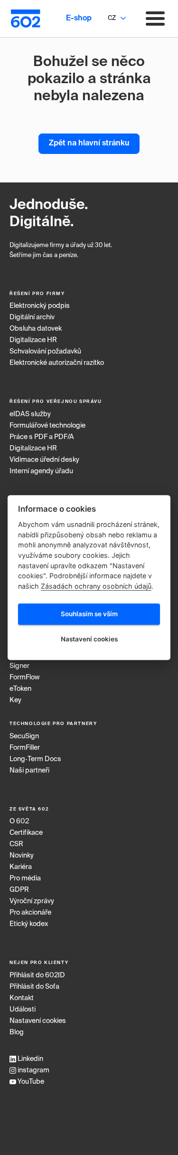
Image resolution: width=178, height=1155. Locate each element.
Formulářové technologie (47, 425)
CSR (16, 844)
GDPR (19, 890)
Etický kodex (28, 924)
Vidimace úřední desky (44, 460)
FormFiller (24, 748)
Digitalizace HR (33, 340)
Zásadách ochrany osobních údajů (96, 586)
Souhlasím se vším (89, 614)
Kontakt (21, 998)
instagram (32, 1070)
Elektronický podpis (39, 306)
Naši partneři (29, 770)
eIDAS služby (30, 414)
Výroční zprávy (31, 901)
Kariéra (20, 867)
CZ (112, 18)
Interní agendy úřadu (41, 471)
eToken (20, 689)
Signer (19, 666)
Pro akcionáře (30, 912)
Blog (16, 1032)
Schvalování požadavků (45, 351)
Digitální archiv (32, 317)
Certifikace (26, 833)
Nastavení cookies (37, 1021)
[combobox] (111, 19)
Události (22, 1009)
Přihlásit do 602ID (37, 975)
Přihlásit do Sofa (34, 986)
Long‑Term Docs (35, 759)
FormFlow (24, 677)
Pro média (25, 878)
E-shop (79, 18)
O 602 (19, 821)
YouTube (30, 1082)
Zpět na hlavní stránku (89, 143)
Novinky (21, 855)
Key (15, 700)
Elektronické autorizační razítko (56, 363)
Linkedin (29, 1059)
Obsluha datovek (35, 328)
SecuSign (24, 736)
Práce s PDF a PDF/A (41, 437)
